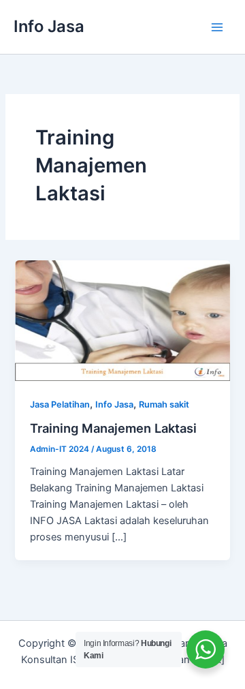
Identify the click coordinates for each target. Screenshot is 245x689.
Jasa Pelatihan (60, 404)
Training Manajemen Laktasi (113, 427)
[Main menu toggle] (217, 27)
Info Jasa (49, 26)
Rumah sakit (164, 404)
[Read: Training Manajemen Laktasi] (122, 319)
